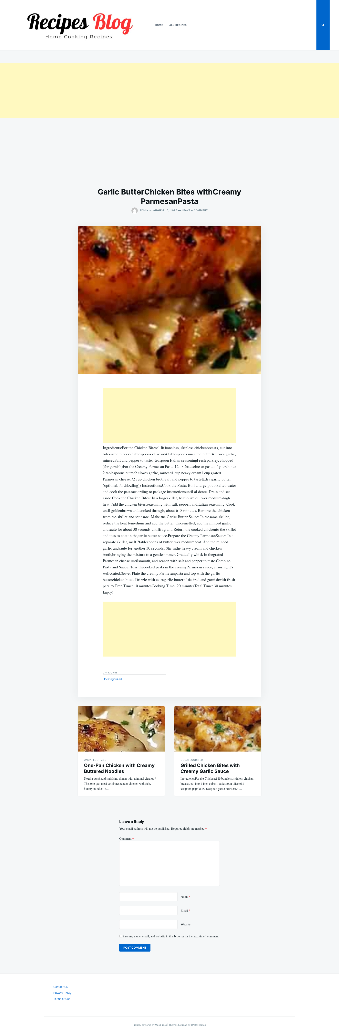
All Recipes (178, 25)
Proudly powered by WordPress (150, 1024)
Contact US (60, 986)
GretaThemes (198, 1024)
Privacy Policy (62, 993)
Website (185, 924)
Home (159, 25)
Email (185, 910)
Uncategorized (112, 679)
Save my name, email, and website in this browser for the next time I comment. (171, 936)
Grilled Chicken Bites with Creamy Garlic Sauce (210, 768)
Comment (126, 838)
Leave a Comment (195, 210)
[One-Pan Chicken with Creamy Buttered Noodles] (121, 729)
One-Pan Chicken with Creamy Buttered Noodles (119, 768)
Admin (144, 210)
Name (185, 896)
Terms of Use (61, 998)
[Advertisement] (117, 90)
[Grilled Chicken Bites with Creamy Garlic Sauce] (217, 729)
